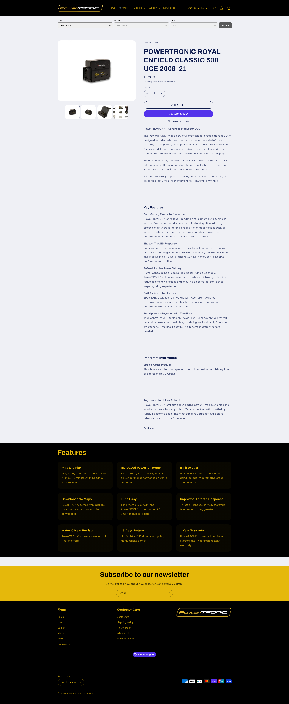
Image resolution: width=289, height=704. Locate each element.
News (61, 639)
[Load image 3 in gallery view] (104, 112)
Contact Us (123, 617)
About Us (63, 633)
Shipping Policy (125, 622)
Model (117, 20)
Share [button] (150, 428)
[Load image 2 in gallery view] (88, 112)
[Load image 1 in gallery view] (72, 112)
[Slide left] (61, 112)
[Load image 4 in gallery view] (120, 112)
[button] (124, 8)
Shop (60, 622)
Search (225, 25)
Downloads (64, 644)
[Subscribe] (169, 593)
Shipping (148, 82)
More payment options (178, 121)
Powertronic (70, 693)
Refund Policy (124, 628)
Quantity (148, 87)
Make (60, 20)
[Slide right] (132, 112)
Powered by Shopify (86, 693)
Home (61, 617)
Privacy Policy (124, 633)
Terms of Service (126, 639)
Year (172, 20)
